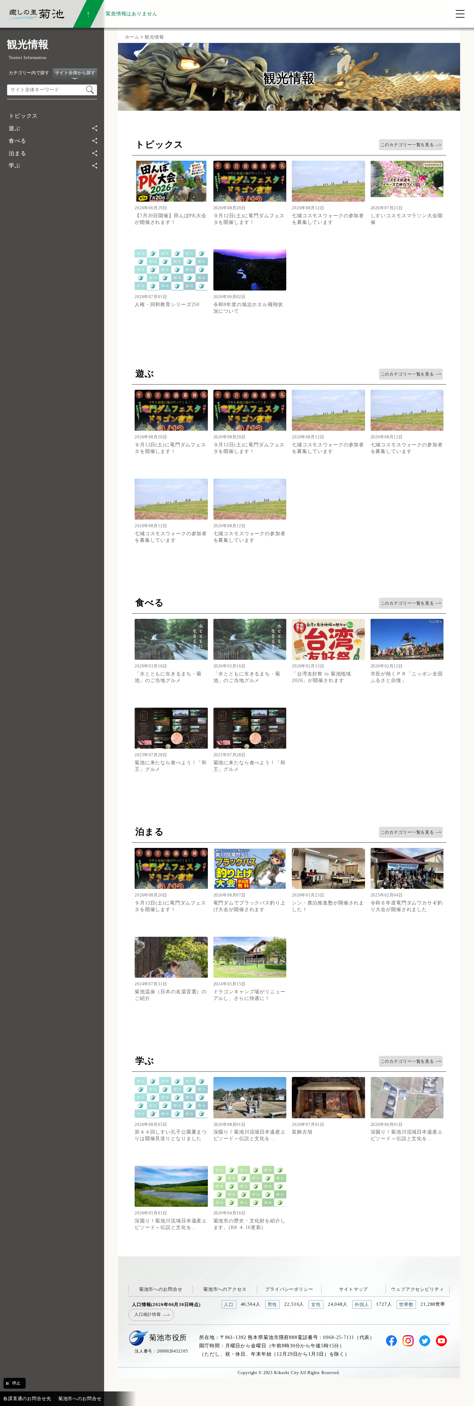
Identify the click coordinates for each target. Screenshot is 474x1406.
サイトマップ (353, 1289)
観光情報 (154, 37)
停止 (16, 1383)
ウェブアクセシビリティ (417, 1289)
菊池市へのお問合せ (161, 1289)
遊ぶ (14, 128)
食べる (17, 141)
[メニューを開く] (460, 14)
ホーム (132, 37)
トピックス (23, 116)
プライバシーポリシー (289, 1289)
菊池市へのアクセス (225, 1289)
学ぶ (14, 165)
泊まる (17, 153)
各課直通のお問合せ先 (27, 1398)
